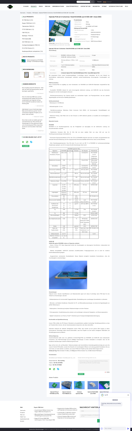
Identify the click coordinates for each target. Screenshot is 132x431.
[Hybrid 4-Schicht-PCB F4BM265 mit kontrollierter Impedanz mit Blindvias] (66, 385)
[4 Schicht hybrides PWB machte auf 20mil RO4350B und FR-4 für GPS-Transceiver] (79, 385)
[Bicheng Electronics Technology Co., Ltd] (10, 6)
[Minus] (128, 395)
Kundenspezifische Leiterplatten (31, 51)
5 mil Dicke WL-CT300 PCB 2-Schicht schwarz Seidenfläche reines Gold (67, 413)
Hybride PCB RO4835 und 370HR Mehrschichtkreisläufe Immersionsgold (93, 392)
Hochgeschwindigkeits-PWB (29, 45)
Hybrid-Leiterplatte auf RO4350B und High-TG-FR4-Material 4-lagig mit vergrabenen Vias (35, 61)
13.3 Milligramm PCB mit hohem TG (78, 350)
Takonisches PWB (27, 26)
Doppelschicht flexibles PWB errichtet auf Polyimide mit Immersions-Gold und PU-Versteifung (67, 409)
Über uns (47, 6)
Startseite (22, 12)
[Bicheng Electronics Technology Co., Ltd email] (24, 142)
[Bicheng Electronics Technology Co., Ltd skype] (32, 142)
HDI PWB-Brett (26, 42)
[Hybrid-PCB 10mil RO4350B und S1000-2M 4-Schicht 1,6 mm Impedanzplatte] (104, 385)
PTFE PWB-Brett (26, 29)
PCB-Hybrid (35, 12)
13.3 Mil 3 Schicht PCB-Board (94, 350)
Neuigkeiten (96, 6)
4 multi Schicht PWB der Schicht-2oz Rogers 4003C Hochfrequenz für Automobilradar (44, 411)
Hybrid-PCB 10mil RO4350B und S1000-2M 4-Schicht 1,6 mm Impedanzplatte (104, 392)
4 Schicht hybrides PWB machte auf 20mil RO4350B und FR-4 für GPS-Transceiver (79, 392)
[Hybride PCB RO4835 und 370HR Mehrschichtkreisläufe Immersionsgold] (93, 385)
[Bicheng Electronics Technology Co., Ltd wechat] (28, 142)
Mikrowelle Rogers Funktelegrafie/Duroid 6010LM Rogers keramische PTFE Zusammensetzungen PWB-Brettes (45, 415)
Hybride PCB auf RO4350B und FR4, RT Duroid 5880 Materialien (54, 392)
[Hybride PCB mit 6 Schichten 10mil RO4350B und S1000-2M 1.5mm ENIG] (59, 28)
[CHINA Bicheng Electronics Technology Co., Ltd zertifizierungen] (26, 75)
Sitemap (104, 6)
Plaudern (99, 1)
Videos (41, 6)
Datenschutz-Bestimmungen (36, 429)
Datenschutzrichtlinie (116, 6)
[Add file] (102, 428)
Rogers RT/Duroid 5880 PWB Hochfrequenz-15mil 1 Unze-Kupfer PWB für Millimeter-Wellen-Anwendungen (45, 419)
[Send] (128, 428)
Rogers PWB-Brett (27, 23)
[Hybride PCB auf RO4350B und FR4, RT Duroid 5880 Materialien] (54, 385)
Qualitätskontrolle (72, 6)
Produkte (34, 6)
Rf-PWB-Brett (26, 20)
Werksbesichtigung (58, 6)
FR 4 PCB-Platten (27, 48)
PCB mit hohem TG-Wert (63, 350)
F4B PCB (24, 32)
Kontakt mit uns (85, 6)
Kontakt (22, 421)
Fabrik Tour (23, 417)
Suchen (92, 1)
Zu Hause (25, 6)
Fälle (126, 6)
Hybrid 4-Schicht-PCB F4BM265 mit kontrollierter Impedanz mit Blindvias (66, 392)
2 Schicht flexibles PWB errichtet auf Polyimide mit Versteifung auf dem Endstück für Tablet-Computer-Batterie (67, 417)
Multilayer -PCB (26, 35)
